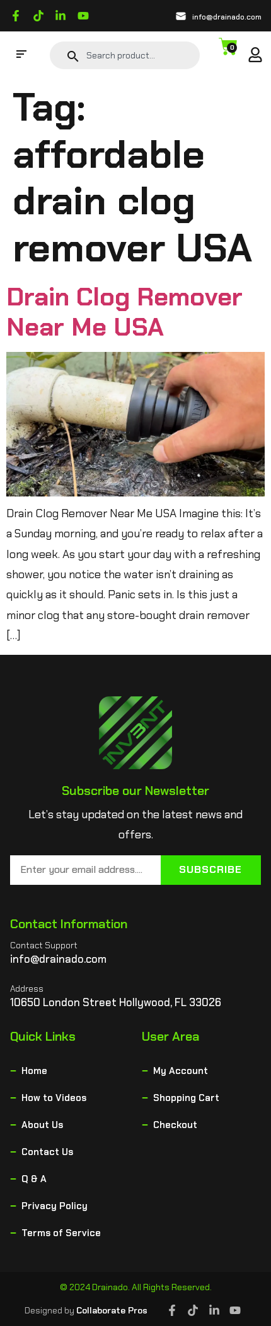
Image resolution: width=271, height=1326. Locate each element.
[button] (21, 55)
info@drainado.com (227, 17)
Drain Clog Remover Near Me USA (124, 311)
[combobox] (138, 55)
